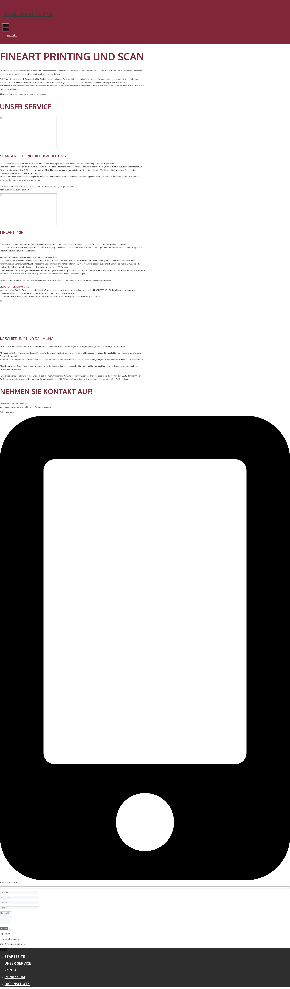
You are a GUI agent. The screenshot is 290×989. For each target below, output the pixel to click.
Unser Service (18, 963)
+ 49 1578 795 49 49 (8, 883)
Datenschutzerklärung (9, 939)
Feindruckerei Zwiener (27, 14)
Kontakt (12, 35)
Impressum (5, 934)
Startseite (15, 956)
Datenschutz (17, 984)
